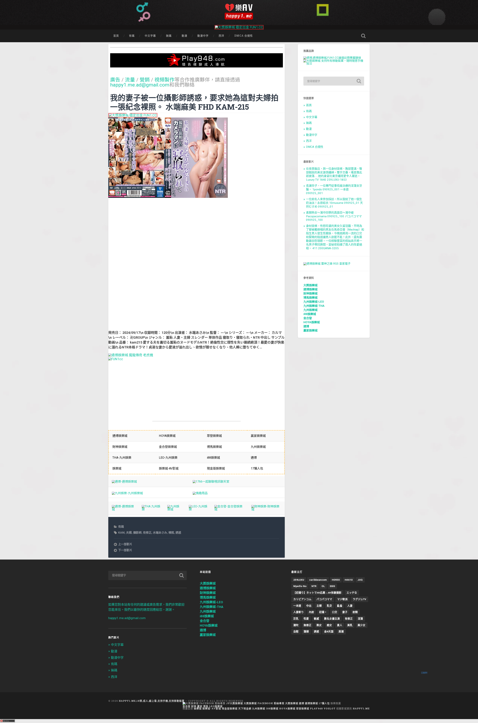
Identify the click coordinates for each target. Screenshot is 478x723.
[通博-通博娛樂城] (124, 481)
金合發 (307, 318)
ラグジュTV (359, 599)
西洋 (221, 35)
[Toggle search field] (363, 36)
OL (323, 586)
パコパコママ (324, 599)
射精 (355, 612)
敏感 (316, 618)
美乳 (350, 625)
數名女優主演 (332, 618)
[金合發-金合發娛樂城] (229, 509)
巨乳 (296, 618)
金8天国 (328, 631)
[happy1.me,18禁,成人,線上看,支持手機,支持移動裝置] (238, 11)
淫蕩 (360, 618)
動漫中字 (203, 35)
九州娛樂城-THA (314, 306)
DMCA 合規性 (243, 35)
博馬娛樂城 (310, 297)
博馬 (205, 706)
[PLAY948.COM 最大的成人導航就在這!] (196, 65)
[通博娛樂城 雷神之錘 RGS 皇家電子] (326, 263)
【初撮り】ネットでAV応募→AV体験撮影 (317, 592)
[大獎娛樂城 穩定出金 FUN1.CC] (239, 27)
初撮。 (323, 612)
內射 (311, 612)
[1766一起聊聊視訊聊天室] (211, 481)
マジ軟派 (342, 599)
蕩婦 (306, 631)
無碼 (169, 35)
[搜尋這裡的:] (333, 81)
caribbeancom (318, 579)
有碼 (132, 35)
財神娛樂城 (310, 293)
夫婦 (129, 532)
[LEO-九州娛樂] (198, 509)
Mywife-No (299, 586)
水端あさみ (160, 532)
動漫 (184, 35)
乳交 (329, 605)
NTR (313, 586)
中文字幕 (150, 35)
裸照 (171, 532)
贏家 (199, 706)
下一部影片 (125, 550)
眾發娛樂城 (302, 708)
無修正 (307, 625)
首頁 (116, 35)
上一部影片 (125, 544)
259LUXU (298, 579)
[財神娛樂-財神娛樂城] (266, 509)
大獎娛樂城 (310, 285)
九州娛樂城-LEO (313, 301)
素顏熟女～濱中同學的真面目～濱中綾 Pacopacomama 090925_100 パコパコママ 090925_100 (334, 216)
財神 (193, 706)
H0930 (336, 579)
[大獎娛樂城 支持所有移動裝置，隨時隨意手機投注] (333, 63)
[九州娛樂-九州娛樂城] (127, 493)
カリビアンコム (302, 599)
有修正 (147, 532)
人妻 (350, 605)
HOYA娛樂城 (311, 322)
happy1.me (361, 708)
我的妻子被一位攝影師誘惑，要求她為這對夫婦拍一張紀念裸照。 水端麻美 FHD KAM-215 (194, 102)
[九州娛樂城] (174, 509)
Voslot (330, 708)
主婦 (319, 605)
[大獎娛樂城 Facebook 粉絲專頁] (204, 703)
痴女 (329, 625)
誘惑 (178, 532)
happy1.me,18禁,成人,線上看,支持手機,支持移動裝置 (151, 700)
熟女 (319, 625)
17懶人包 (324, 703)
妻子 (344, 612)
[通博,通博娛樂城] (332, 57)
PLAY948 (316, 708)
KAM (121, 532)
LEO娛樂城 (216, 706)
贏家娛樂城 (310, 330)
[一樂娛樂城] (115, 359)
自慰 (296, 631)
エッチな (352, 592)
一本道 (297, 605)
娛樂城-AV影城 (211, 708)
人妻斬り (298, 612)
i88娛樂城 (309, 314)
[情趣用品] (200, 493)
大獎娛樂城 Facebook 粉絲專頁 (264, 703)
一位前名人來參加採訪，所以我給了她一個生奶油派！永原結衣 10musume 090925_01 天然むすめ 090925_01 (334, 202)
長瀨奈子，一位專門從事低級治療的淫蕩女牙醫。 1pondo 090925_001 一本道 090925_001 (334, 189)
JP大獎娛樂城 (234, 703)
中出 (308, 605)
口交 (334, 612)
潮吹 (296, 625)
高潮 (341, 631)
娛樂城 (198, 708)
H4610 (349, 579)
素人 (339, 625)
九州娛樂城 (310, 310)
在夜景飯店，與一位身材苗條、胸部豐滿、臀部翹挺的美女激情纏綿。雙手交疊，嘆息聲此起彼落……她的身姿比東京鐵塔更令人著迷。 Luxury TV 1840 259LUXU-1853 (334, 174)
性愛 (306, 618)
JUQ (360, 579)
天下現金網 (244, 708)
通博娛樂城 (310, 289)
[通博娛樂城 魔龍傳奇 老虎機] (130, 355)
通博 (306, 326)
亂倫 (339, 605)
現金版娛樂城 (230, 708)
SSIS (332, 586)
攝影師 (137, 532)
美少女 (361, 625)
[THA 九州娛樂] (151, 509)
